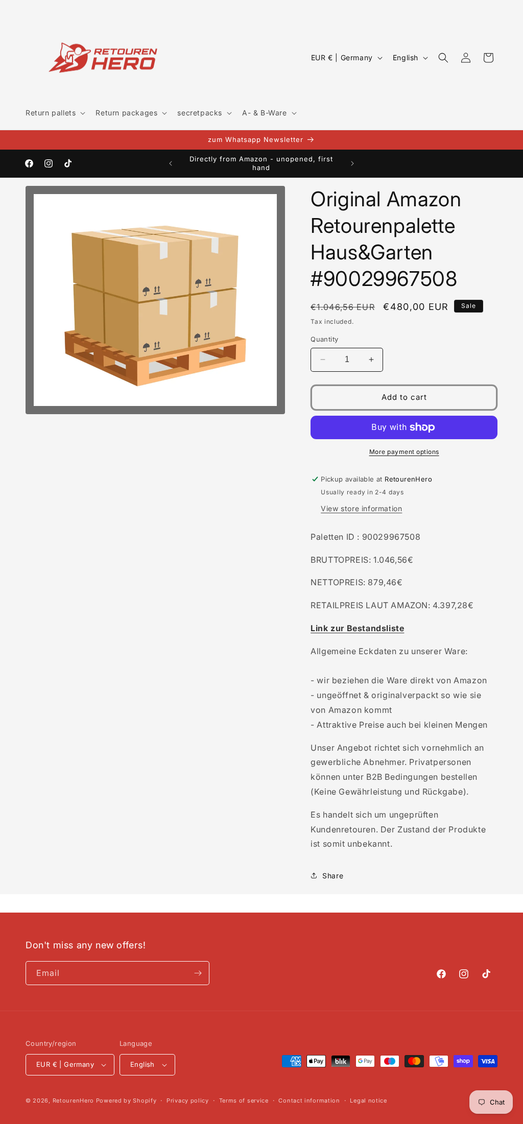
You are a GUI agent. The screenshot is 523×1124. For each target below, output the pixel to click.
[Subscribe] (197, 973)
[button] (54, 113)
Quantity (324, 339)
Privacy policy (188, 1100)
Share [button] (332, 875)
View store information (361, 508)
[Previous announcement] (170, 163)
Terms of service (244, 1100)
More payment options (404, 452)
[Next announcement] (352, 163)
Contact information (309, 1100)
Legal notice (368, 1100)
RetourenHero (73, 1100)
